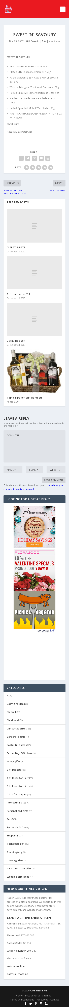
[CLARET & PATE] (34, 226)
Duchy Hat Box (16, 340)
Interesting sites (16, 802)
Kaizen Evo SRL (27, 950)
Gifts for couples (17, 794)
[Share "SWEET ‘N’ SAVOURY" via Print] (48, 158)
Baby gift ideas (16, 703)
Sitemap (46, 995)
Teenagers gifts (16, 843)
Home (19, 995)
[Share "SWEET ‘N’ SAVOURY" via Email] (41, 158)
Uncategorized (15, 860)
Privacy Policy (32, 995)
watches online (15, 966)
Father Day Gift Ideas (19, 753)
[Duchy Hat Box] (34, 319)
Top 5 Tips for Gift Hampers (25, 397)
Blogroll (11, 712)
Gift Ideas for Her (17, 778)
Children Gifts (15, 720)
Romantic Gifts (16, 827)
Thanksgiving (15, 852)
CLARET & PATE (16, 247)
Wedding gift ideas (18, 876)
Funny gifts (13, 761)
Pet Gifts (12, 819)
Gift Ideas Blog (38, 990)
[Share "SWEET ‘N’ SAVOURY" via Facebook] (21, 158)
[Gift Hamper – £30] (34, 272)
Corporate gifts (16, 736)
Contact (54, 999)
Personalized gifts (17, 810)
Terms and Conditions (22, 999)
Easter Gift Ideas (17, 745)
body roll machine (17, 974)
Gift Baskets (32, 41)
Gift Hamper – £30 (18, 294)
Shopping (12, 835)
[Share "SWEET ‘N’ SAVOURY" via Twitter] (27, 158)
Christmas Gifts (16, 728)
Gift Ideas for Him (17, 786)
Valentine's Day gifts (19, 868)
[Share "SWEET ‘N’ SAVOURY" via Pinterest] (34, 158)
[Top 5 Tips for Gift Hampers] (34, 371)
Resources (42, 999)
